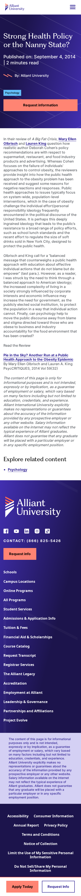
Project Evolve (15, 720)
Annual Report (26, 825)
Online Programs (18, 590)
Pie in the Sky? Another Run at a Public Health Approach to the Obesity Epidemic (38, 357)
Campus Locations (19, 581)
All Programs (14, 600)
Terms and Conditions (40, 834)
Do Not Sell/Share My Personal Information (40, 868)
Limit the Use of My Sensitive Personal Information (40, 855)
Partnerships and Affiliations (28, 711)
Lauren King (36, 143)
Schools (10, 572)
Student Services (17, 609)
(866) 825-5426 (44, 541)
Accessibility (18, 816)
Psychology (17, 469)
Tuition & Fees (15, 627)
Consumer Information (54, 816)
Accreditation (15, 683)
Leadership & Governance (25, 701)
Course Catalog (16, 646)
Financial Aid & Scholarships (27, 637)
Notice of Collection (40, 843)
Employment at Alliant (23, 692)
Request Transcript (19, 655)
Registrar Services (18, 664)
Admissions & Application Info (29, 618)
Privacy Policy (56, 825)
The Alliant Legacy (19, 674)
